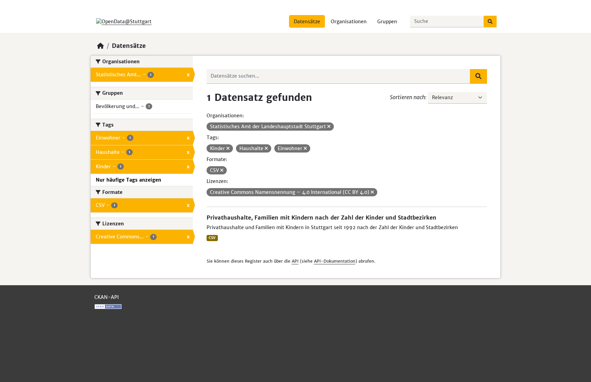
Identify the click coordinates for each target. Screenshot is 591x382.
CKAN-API (106, 297)
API (295, 261)
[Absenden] (490, 21)
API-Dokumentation (334, 261)
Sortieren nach (407, 97)
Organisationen (349, 21)
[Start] (100, 46)
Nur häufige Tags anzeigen (128, 180)
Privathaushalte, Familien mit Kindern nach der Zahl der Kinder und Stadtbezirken (321, 217)
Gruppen (387, 21)
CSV (212, 238)
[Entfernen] (328, 126)
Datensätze (307, 21)
